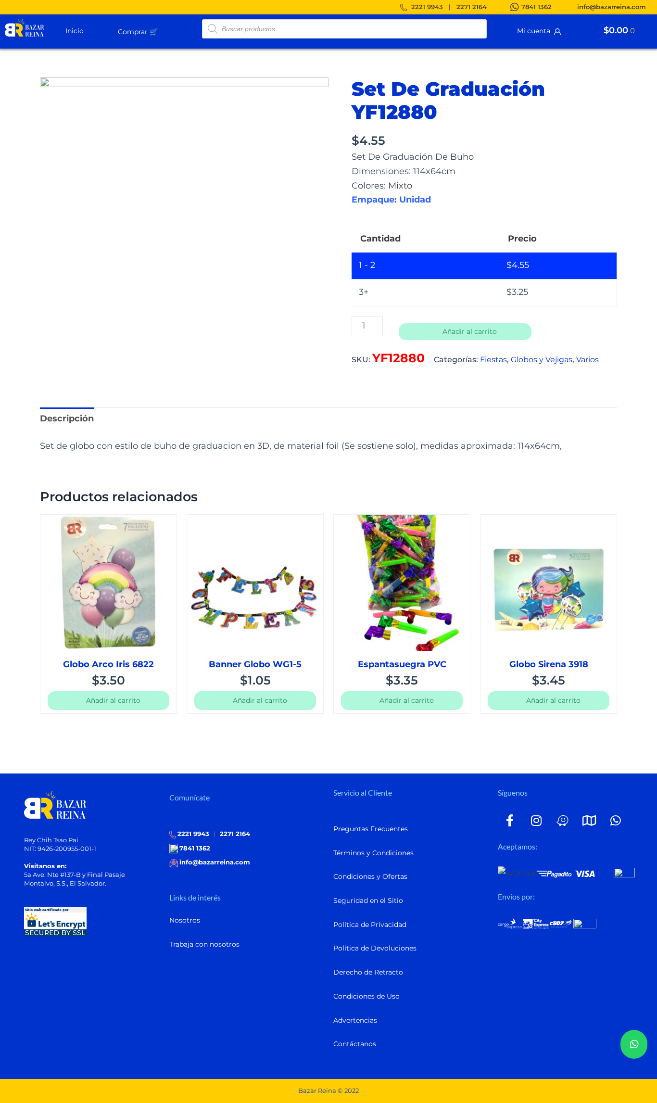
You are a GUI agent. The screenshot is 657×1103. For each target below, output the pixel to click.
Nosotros (184, 920)
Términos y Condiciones (373, 853)
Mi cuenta (535, 30)
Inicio (74, 30)
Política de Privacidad (369, 924)
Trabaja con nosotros (204, 944)
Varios (587, 359)
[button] (161, 31)
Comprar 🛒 (138, 31)
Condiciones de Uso (366, 996)
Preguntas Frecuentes (370, 828)
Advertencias (355, 1020)
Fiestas (493, 359)
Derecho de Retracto (368, 972)
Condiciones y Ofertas (370, 876)
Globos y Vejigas (541, 359)
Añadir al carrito (469, 331)
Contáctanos (354, 1044)
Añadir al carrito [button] (113, 700)
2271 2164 (471, 7)
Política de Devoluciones (375, 948)
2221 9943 (427, 7)
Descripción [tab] (67, 418)
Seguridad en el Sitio (368, 900)
